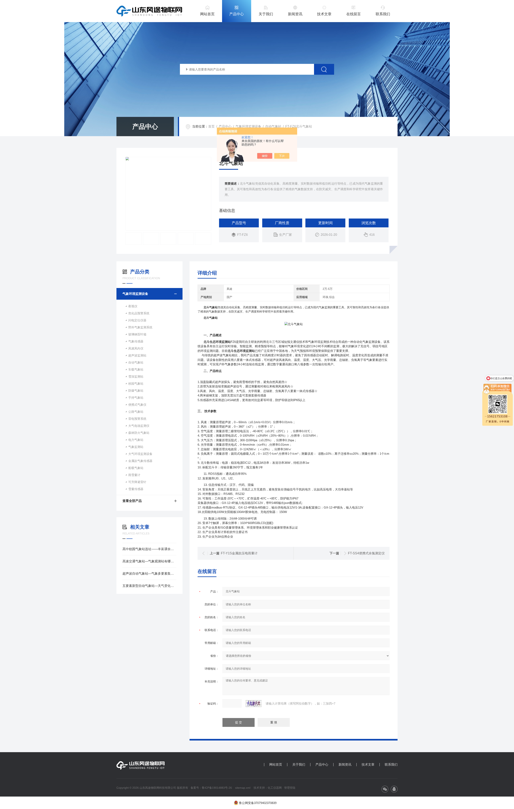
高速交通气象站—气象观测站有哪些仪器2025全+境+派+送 (149, 561)
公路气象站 (135, 411)
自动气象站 (273, 126)
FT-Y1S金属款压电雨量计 (239, 553)
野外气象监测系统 (140, 327)
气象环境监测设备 (248, 126)
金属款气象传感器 (140, 461)
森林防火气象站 (138, 432)
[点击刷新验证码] (254, 703)
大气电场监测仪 (138, 425)
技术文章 (324, 14)
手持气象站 (135, 397)
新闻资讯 (295, 14)
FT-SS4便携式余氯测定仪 (366, 553)
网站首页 (207, 14)
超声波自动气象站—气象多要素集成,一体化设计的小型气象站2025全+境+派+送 (149, 573)
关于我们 (266, 14)
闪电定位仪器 (137, 320)
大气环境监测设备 (140, 454)
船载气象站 (135, 468)
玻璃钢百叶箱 (137, 334)
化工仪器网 (275, 787)
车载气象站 (135, 369)
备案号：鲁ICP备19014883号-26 (211, 787)
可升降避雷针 (137, 482)
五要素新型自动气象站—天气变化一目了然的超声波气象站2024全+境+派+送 (149, 585)
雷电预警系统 (137, 418)
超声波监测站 (137, 355)
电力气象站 (135, 439)
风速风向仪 (135, 348)
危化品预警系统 (138, 313)
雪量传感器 (135, 489)
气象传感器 (135, 341)
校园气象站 (135, 383)
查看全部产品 (132, 501)
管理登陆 (289, 787)
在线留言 (353, 14)
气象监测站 (135, 446)
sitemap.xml (242, 787)
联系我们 (383, 14)
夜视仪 (132, 306)
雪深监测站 (135, 376)
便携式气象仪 (137, 404)
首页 (211, 126)
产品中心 (236, 14)
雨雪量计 (134, 475)
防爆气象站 (135, 390)
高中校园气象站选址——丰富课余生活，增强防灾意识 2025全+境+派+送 (149, 549)
